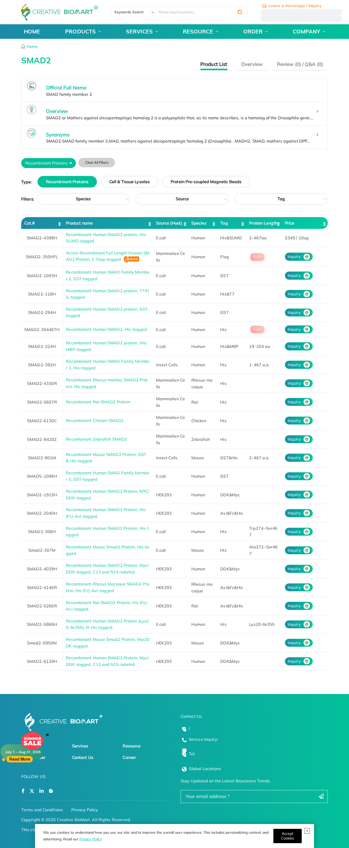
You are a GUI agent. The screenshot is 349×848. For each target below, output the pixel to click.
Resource (132, 745)
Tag (281, 198)
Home (32, 46)
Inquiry (294, 256)
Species (83, 198)
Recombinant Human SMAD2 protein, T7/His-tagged (107, 294)
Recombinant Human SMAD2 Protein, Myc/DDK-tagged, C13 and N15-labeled (107, 568)
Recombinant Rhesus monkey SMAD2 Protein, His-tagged (107, 383)
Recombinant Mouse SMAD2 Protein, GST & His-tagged (106, 458)
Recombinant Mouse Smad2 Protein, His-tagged (107, 550)
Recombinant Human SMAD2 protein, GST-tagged (107, 312)
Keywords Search (129, 12)
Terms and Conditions (42, 809)
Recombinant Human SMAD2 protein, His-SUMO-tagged (106, 238)
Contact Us (82, 757)
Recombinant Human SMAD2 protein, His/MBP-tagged (106, 346)
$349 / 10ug (297, 237)
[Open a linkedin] (41, 791)
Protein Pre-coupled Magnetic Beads (206, 181)
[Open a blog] (51, 791)
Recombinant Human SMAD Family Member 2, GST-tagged (107, 275)
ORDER (253, 31)
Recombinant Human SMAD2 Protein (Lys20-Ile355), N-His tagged (107, 624)
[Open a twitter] (31, 791)
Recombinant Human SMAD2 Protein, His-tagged (107, 531)
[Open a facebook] (23, 791)
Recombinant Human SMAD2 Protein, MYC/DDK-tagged (107, 494)
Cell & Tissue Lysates (129, 181)
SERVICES (139, 31)
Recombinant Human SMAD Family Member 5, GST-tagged (107, 476)
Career (129, 757)
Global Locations (205, 768)
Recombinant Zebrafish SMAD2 (96, 439)
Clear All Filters (96, 162)
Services (80, 745)
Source (182, 198)
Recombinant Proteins (67, 181)
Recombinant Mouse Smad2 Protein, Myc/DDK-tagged (107, 643)
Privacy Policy (90, 839)
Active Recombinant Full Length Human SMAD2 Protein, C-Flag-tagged (107, 256)
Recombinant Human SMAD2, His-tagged (106, 329)
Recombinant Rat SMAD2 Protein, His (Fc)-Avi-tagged (107, 606)
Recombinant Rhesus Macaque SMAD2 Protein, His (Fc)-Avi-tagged (107, 587)
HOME (32, 31)
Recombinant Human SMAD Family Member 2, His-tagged (107, 364)
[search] (240, 12)
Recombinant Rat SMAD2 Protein (98, 401)
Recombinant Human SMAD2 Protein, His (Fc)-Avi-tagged (106, 513)
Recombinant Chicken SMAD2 (95, 420)
